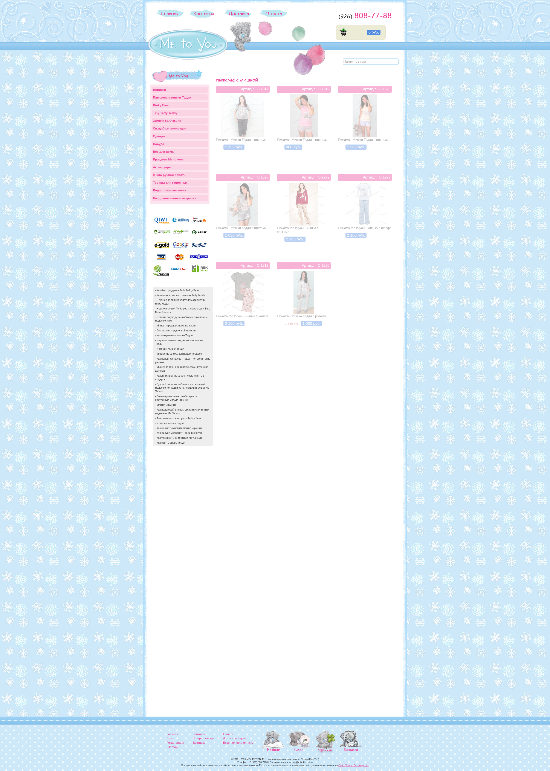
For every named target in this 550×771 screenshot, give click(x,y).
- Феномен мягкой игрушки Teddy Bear (178, 418)
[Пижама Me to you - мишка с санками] (304, 213)
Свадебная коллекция (169, 128)
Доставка (239, 13)
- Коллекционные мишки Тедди (174, 335)
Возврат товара (203, 738)
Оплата (274, 13)
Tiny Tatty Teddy (165, 113)
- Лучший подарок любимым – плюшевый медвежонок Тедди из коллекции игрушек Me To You (182, 388)
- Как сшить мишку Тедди (170, 442)
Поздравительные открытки (174, 198)
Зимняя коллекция (167, 120)
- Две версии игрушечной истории (175, 330)
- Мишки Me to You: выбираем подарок (178, 353)
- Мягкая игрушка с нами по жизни (175, 325)
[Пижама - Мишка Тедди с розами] (304, 301)
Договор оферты (234, 738)
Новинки (159, 89)
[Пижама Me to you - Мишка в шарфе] (365, 213)
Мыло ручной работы (169, 175)
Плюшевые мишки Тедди (172, 97)
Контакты (203, 13)
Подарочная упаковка (169, 190)
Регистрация (175, 742)
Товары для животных (170, 182)
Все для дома (163, 151)
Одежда (159, 136)
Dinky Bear (161, 105)
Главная (169, 13)
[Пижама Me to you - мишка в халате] (243, 301)
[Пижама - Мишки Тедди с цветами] (243, 125)
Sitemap (172, 747)
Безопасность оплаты (238, 742)
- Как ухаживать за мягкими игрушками (178, 437)
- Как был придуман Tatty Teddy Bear (177, 290)
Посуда (158, 144)
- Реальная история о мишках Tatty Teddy (180, 295)
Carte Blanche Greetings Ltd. (353, 765)
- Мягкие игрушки (165, 404)
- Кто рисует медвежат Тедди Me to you (179, 432)
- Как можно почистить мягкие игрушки (178, 428)
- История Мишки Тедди (169, 348)
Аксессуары (162, 167)
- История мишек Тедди (169, 423)
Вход (170, 738)
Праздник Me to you (168, 159)
